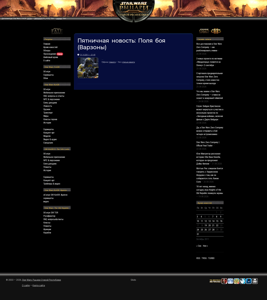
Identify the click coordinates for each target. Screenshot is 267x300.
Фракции (47, 229)
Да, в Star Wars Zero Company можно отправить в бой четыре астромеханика (209, 131)
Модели (46, 136)
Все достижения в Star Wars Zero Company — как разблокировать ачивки (209, 47)
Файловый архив (50, 57)
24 (198, 229)
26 (206, 229)
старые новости (128, 62)
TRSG (204, 258)
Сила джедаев (49, 163)
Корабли (47, 232)
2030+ (29, 19)
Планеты (47, 167)
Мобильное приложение (54, 92)
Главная (46, 44)
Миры (46, 116)
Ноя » (205, 246)
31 (198, 234)
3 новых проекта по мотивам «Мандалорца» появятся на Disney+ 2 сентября (209, 62)
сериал (59, 19)
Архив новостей (50, 47)
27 (209, 229)
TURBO (211, 258)
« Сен (198, 246)
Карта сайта (39, 285)
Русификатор (49, 216)
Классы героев (50, 119)
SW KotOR (38, 19)
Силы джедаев (50, 102)
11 (202, 221)
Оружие (46, 109)
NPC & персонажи (51, 99)
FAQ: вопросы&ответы (53, 219)
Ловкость (47, 106)
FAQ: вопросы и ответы (53, 96)
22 (217, 225)
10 (198, 221)
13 (209, 221)
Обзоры (46, 50)
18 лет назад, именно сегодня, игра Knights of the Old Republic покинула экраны (209, 189)
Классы (46, 222)
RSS (198, 258)
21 (213, 225)
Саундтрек (48, 142)
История (47, 122)
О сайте (46, 60)
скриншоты (48, 198)
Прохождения (52, 54)
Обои (45, 78)
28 (213, 229)
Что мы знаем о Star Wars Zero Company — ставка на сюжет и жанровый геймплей (209, 94)
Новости (112, 62)
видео (46, 201)
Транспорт (48, 112)
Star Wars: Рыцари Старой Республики (41, 280)
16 (221, 221)
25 (202, 229)
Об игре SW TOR (50, 212)
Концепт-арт (49, 132)
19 (206, 225)
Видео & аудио (50, 139)
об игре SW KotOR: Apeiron (55, 195)
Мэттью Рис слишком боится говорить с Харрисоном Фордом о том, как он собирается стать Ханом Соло (209, 175)
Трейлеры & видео (51, 183)
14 (213, 221)
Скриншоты (48, 75)
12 (206, 221)
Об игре (46, 71)
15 (217, 221)
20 (209, 225)
